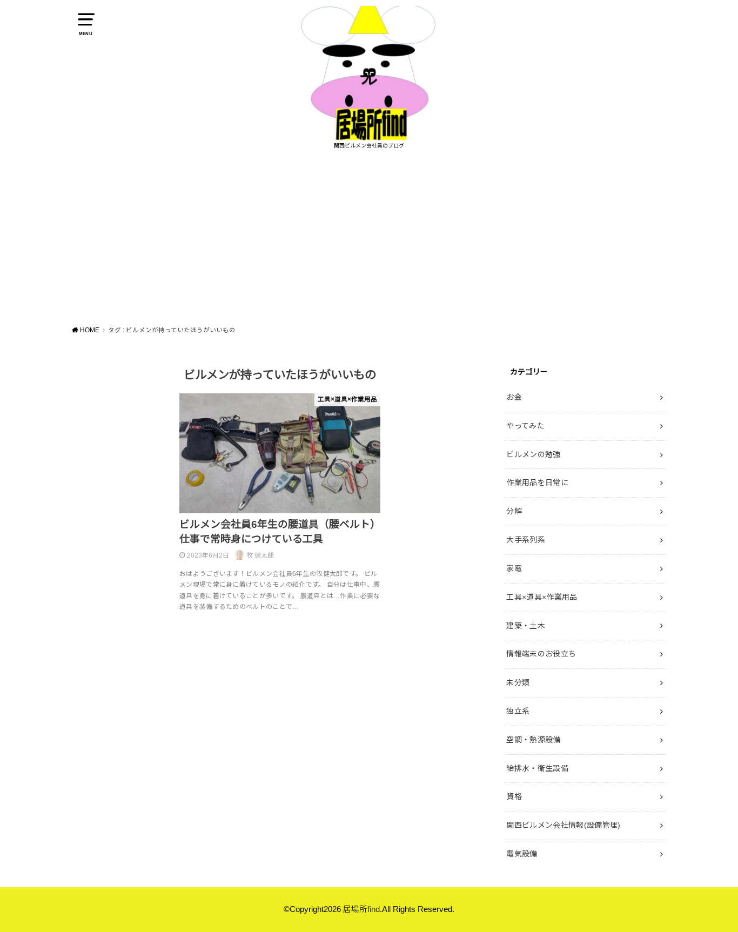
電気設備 (521, 853)
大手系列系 (525, 539)
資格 (514, 796)
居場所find (361, 909)
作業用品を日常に (537, 482)
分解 (514, 511)
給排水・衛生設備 (537, 768)
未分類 (517, 682)
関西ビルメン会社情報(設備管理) (563, 825)
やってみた (525, 425)
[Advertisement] (369, 236)
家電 (514, 568)
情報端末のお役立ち (541, 653)
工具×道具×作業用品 (542, 597)
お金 (514, 397)
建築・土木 (525, 625)
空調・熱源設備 (533, 739)
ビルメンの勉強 (533, 454)
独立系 (517, 711)
